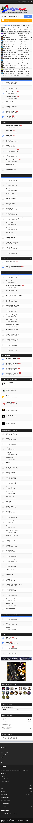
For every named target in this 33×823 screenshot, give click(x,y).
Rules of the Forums (11, 82)
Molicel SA (9, 511)
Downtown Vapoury (11, 467)
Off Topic (4, 634)
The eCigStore (10, 555)
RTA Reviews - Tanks (11, 300)
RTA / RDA (9, 227)
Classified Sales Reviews (12, 344)
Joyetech (8, 623)
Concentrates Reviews (12, 329)
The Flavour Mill (10, 560)
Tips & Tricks (9, 155)
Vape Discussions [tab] (5, 25)
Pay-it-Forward (23, 37)
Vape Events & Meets (11, 106)
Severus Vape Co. (10, 540)
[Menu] (2, 2)
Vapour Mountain (11, 594)
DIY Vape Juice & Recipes (23, 60)
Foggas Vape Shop (11, 482)
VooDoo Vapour (10, 608)
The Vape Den (10, 564)
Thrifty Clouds (10, 569)
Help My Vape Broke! (11, 198)
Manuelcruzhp (27, 722)
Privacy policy (4, 755)
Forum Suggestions (11, 87)
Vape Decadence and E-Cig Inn (14, 584)
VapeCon (23, 65)
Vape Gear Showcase (23, 39)
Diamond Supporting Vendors (10, 379)
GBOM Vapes (9, 491)
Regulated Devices (11, 222)
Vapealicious (9, 579)
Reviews (4, 273)
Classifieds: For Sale (12, 358)
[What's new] (28, 1)
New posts (3, 776)
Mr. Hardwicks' (10, 516)
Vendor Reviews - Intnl (12, 339)
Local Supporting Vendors (9, 430)
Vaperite (8, 409)
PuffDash (8, 525)
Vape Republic (10, 589)
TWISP (7, 395)
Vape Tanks (9, 188)
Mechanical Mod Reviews (23, 31)
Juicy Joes (8, 501)
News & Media (10, 145)
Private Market (6, 355)
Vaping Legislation (11, 169)
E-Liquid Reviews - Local (12, 319)
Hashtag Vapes (10, 389)
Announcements (23, 29)
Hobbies (8, 647)
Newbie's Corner (23, 35)
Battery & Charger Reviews (13, 315)
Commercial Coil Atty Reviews (14, 295)
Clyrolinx (8, 462)
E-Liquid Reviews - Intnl (12, 324)
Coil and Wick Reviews (12, 310)
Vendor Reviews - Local (12, 334)
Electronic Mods (10, 203)
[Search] (31, 1)
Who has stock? (10, 433)
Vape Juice (5, 258)
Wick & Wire (9, 252)
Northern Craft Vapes (11, 521)
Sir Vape (8, 545)
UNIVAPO (8, 627)
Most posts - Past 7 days (9, 684)
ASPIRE (8, 618)
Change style (3, 747)
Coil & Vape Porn (10, 247)
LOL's (7, 642)
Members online (7, 704)
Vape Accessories (10, 237)
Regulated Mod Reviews (12, 281)
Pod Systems (9, 232)
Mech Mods (9, 213)
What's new (4, 773)
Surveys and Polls (23, 67)
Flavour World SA (11, 477)
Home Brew (9, 208)
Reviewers (9, 349)
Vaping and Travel (11, 164)
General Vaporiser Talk (23, 28)
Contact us (3, 749)
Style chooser (4, 745)
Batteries (8, 184)
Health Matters (10, 140)
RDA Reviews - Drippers (12, 305)
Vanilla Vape (9, 574)
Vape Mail (23, 62)
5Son (7, 438)
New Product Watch (11, 179)
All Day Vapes (10, 453)
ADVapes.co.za (10, 448)
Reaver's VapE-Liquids (12, 530)
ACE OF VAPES (10, 443)
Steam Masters (10, 550)
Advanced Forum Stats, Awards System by (15, 821)
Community (5, 79)
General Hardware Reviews (13, 276)
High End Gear (10, 193)
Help (2, 757)
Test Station (9, 652)
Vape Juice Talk (23, 45)
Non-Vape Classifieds (12, 373)
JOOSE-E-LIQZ (10, 496)
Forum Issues (10, 101)
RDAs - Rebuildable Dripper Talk (14, 218)
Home (2, 759)
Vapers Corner (9, 415)
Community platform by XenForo (13, 819)
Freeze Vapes (9, 487)
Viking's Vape (9, 603)
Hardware (4, 176)
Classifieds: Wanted (12, 363)
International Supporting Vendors (11, 615)
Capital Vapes (9, 457)
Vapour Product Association (13, 599)
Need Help (23, 56)
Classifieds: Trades (11, 368)
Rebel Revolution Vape (12, 535)
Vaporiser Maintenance (12, 242)
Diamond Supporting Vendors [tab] (19, 25)
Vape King (9, 402)
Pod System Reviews (11, 290)
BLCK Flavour (9, 382)
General (4, 122)
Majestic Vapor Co (11, 506)
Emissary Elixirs (10, 472)
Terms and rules (4, 752)
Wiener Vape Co (10, 422)
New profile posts (4, 778)
